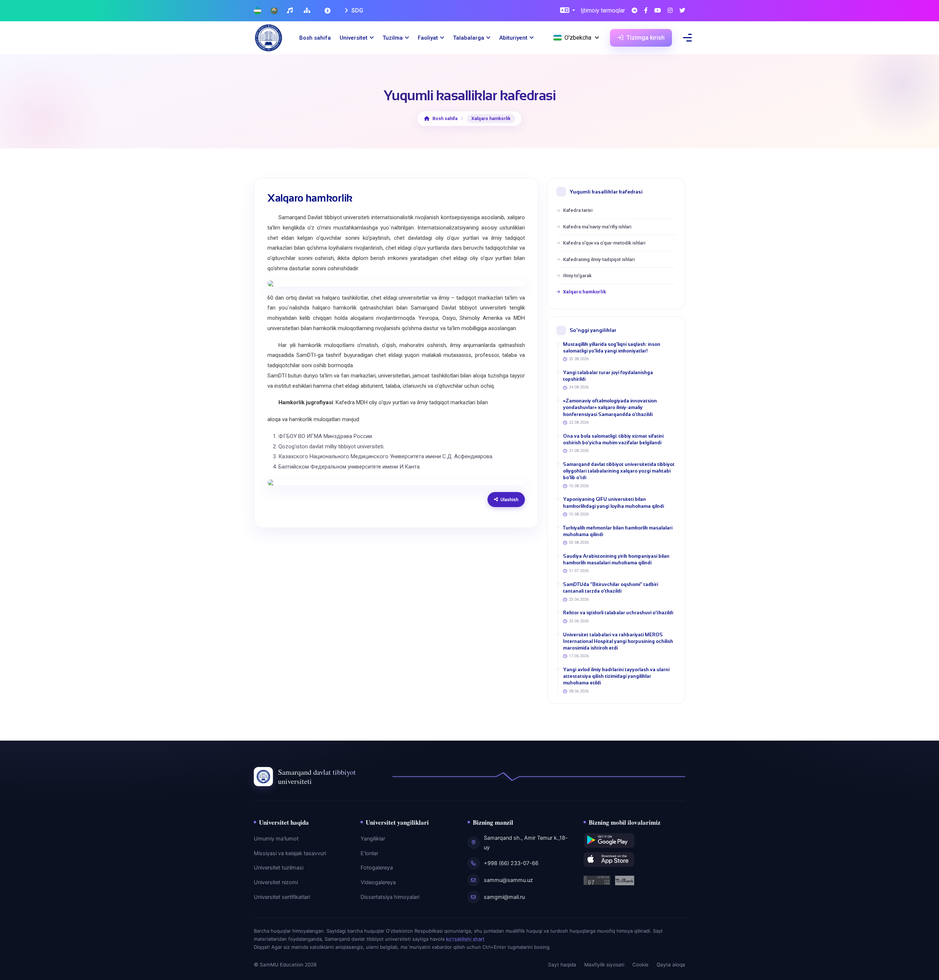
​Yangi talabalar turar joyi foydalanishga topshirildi (608, 376)
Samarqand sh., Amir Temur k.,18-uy (526, 843)
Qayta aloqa (671, 965)
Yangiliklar (373, 838)
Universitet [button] (354, 38)
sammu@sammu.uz (508, 880)
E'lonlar (369, 853)
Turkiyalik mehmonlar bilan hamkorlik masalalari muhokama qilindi (617, 531)
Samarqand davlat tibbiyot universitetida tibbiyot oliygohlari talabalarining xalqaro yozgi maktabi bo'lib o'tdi (619, 471)
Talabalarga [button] (468, 38)
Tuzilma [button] (393, 38)
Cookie (640, 965)
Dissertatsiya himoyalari (390, 897)
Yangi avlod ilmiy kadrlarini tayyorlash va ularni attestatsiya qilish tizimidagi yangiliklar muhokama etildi (616, 676)
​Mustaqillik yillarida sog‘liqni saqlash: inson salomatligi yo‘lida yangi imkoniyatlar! (611, 347)
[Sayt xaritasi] (308, 11)
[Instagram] (670, 11)
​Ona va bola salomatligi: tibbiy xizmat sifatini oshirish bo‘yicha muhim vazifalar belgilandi (613, 439)
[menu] (687, 37)
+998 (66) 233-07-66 (511, 863)
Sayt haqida (562, 965)
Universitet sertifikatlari (282, 897)
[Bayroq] (257, 11)
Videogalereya (378, 882)
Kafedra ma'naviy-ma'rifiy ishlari (597, 226)
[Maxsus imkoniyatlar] (328, 11)
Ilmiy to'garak (577, 275)
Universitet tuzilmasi (278, 867)
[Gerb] (274, 11)
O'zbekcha (578, 37)
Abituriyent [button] (513, 38)
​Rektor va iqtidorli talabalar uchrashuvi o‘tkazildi (618, 612)
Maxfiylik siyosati (604, 965)
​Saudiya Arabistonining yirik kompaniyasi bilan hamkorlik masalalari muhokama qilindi (616, 559)
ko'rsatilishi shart (465, 939)
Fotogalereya (377, 867)
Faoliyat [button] (428, 38)
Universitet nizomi (276, 882)
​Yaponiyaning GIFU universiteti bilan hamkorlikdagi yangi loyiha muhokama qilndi (613, 502)
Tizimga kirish (645, 37)
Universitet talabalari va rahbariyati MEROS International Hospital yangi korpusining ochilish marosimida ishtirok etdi (618, 641)
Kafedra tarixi (577, 210)
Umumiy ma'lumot (276, 838)
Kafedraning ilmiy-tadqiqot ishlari (599, 259)
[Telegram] (634, 11)
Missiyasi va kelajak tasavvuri (290, 853)
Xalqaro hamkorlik (584, 291)
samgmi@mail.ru (504, 897)
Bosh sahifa (315, 38)
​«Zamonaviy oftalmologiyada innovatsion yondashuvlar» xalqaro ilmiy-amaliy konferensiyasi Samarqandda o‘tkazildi (610, 407)
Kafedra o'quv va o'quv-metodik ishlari (604, 243)
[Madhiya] (291, 11)
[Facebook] (646, 11)
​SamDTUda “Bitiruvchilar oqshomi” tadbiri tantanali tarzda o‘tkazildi (610, 588)
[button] (567, 11)
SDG (356, 10)
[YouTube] (657, 11)
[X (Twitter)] (682, 11)
